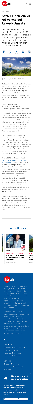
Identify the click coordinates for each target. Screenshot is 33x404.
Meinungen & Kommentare (13, 353)
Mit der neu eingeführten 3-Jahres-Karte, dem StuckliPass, (15, 161)
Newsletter (15, 364)
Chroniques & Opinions (12, 356)
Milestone (7, 369)
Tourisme (7, 350)
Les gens (15, 350)
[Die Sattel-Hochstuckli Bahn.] (16, 66)
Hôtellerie (7, 347)
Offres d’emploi (18, 367)
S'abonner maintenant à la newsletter (15, 399)
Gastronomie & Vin (18, 347)
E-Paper (7, 364)
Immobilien (8, 367)
